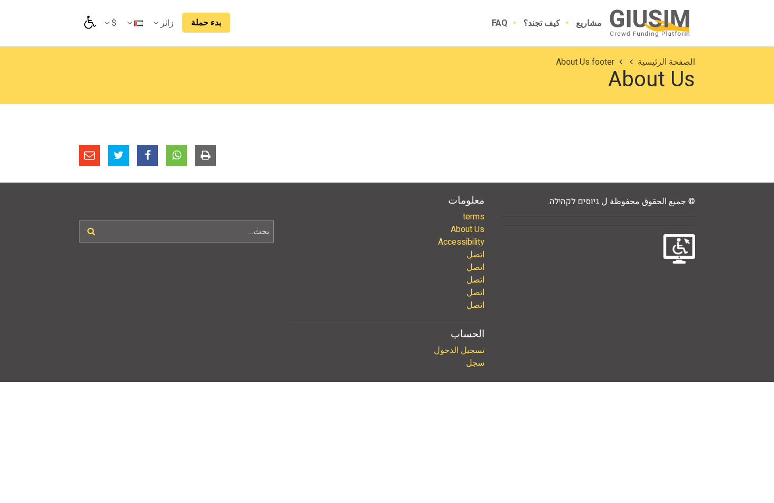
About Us (467, 229)
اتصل (475, 254)
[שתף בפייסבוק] (147, 155)
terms (473, 216)
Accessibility (461, 242)
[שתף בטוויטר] (118, 155)
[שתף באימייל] (89, 155)
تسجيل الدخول (459, 350)
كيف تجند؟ (540, 23)
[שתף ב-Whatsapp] (176, 155)
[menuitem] (581, 23)
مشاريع (588, 23)
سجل (475, 363)
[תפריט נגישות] (89, 23)
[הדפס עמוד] (205, 155)
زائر (166, 23)
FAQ (500, 23)
